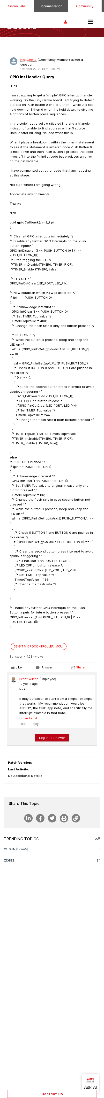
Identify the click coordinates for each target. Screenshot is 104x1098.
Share (80, 667)
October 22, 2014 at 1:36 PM (40, 69)
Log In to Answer (52, 738)
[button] (52, 1094)
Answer (47, 667)
